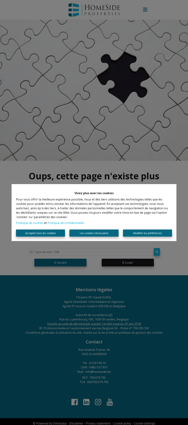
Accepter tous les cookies (40, 233)
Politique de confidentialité (66, 223)
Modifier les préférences (147, 233)
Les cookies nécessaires (94, 233)
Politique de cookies (29, 223)
